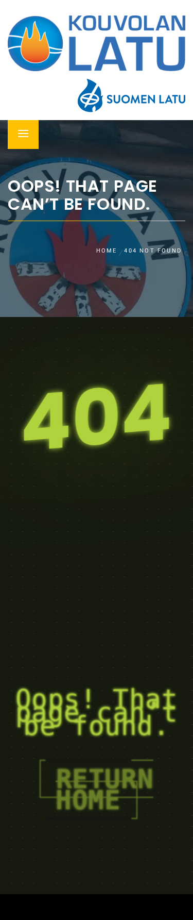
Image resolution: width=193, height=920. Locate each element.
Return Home (104, 789)
